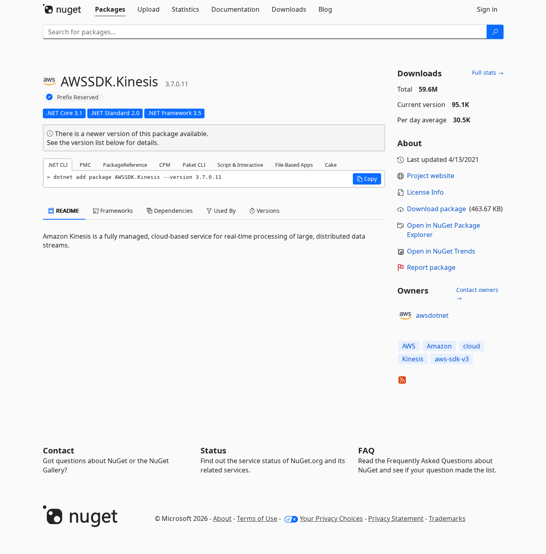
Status (213, 450)
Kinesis (413, 359)
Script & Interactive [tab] (240, 164)
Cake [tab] (331, 164)
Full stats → (488, 72)
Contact (58, 450)
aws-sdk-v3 (452, 359)
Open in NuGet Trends (441, 251)
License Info (425, 192)
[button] (367, 179)
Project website (430, 175)
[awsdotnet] (405, 315)
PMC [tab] (85, 164)
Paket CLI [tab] (194, 164)
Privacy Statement (396, 518)
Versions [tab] (267, 210)
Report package (431, 267)
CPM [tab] (165, 164)
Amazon (439, 346)
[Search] (495, 32)
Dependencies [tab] (172, 210)
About (222, 518)
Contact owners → (477, 294)
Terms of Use (257, 518)
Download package (436, 208)
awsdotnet (432, 315)
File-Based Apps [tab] (294, 164)
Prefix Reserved (78, 97)
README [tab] (67, 210)
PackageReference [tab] (125, 164)
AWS (408, 346)
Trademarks (447, 518)
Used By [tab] (224, 210)
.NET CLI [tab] (57, 164)
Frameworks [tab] (116, 210)
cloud (471, 346)
